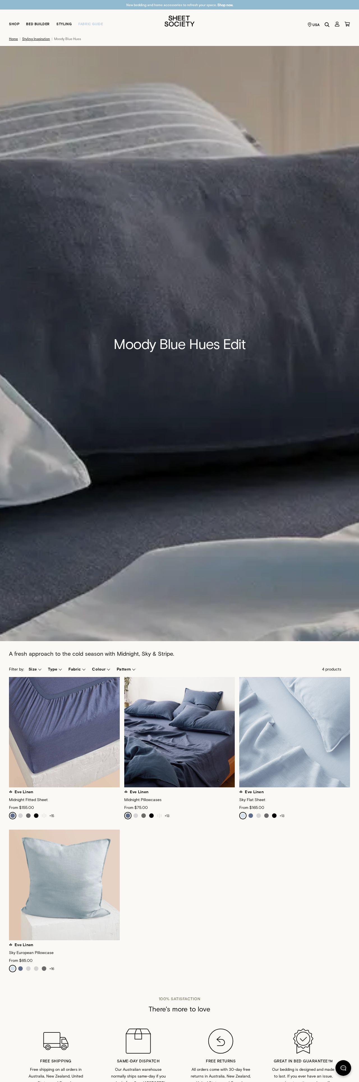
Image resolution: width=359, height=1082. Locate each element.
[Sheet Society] (179, 21)
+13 (167, 816)
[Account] (337, 24)
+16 (51, 969)
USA (316, 25)
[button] (35, 669)
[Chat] (343, 1069)
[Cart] (347, 24)
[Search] (327, 24)
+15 (51, 816)
